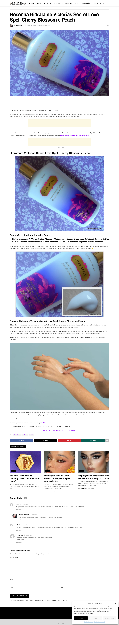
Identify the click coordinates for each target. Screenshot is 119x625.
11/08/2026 (22, 491)
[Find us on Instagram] (94, 3)
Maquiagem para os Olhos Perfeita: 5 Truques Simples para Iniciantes (57, 478)
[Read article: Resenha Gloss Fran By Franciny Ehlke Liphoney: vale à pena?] (25, 462)
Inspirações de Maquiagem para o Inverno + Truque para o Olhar (93, 477)
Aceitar (81, 618)
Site (62, 587)
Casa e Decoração (82, 3)
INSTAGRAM (47, 431)
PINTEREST (72, 431)
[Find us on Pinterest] (103, 3)
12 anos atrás (24, 504)
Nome (12, 579)
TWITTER (64, 431)
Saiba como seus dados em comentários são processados (51, 600)
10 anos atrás (29, 535)
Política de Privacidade (99, 622)
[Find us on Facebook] (97, 3)
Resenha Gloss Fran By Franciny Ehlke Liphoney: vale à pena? (25, 478)
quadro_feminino (24, 514)
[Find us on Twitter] (100, 3)
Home (33, 3)
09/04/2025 (27, 25)
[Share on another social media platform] (107, 440)
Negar (95, 618)
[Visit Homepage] (18, 3)
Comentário (14, 557)
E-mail (12, 587)
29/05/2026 (57, 491)
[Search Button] (108, 3)
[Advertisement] (59, 102)
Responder (19, 509)
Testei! (31, 434)
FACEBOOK (56, 431)
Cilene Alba (19, 25)
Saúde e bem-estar (66, 3)
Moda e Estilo (42, 3)
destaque (25, 434)
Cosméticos (17, 434)
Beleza (52, 3)
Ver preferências (109, 618)
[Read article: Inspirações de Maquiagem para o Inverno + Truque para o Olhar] (93, 462)
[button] (115, 603)
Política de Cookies (88, 622)
